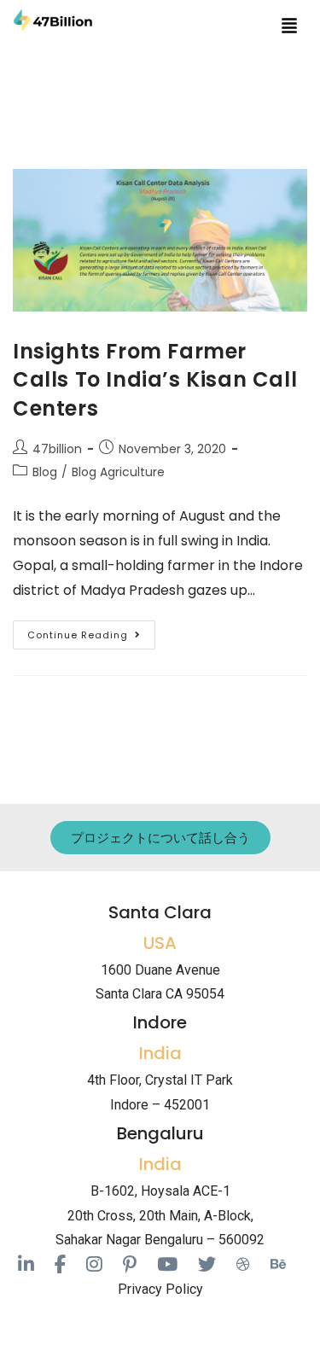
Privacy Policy (160, 1289)
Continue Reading (91, 631)
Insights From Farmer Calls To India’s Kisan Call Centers (155, 379)
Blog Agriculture (118, 471)
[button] (289, 24)
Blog (44, 471)
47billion (57, 448)
